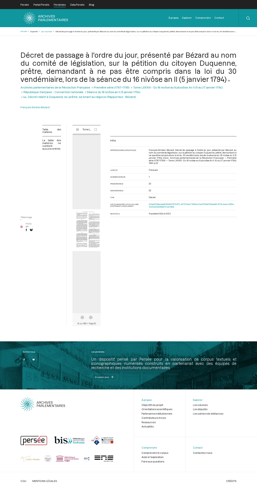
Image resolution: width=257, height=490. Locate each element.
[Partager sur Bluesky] (31, 230)
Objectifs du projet (152, 405)
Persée (24, 4)
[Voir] (229, 79)
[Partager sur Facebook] (26, 230)
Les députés (200, 409)
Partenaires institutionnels (157, 413)
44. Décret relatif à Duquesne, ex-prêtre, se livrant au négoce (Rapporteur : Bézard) (79, 97)
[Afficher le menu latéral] (77, 129)
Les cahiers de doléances (208, 413)
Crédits (231, 481)
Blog (91, 4)
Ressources (149, 422)
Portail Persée (41, 4)
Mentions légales (44, 481)
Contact (219, 17)
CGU (23, 481)
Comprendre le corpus (155, 452)
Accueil (23, 31)
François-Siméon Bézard (35, 107)
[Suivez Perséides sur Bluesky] (33, 359)
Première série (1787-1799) (112, 87)
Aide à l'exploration (153, 457)
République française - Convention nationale (53, 92)
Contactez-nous (202, 452)
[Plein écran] (95, 129)
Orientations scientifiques (157, 409)
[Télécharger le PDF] (21, 226)
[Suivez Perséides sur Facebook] (24, 359)
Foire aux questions (153, 461)
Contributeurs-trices (154, 417)
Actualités (148, 426)
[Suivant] (91, 317)
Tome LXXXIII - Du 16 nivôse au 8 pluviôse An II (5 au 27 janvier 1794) (178, 87)
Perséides (60, 4)
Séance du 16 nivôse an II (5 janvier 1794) (113, 92)
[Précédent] (82, 317)
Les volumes (46, 31)
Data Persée (77, 4)
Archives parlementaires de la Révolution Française (55, 87)
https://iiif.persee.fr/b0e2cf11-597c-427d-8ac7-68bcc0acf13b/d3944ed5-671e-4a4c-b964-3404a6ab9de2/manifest (191, 205)
